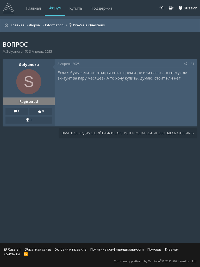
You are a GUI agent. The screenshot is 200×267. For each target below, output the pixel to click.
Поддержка (101, 8)
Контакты (12, 254)
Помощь (154, 249)
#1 (193, 64)
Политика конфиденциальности (117, 249)
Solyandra (14, 51)
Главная (33, 8)
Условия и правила (70, 249)
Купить (76, 8)
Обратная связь (37, 249)
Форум (55, 7)
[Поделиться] (185, 64)
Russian (190, 7)
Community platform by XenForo (155, 261)
